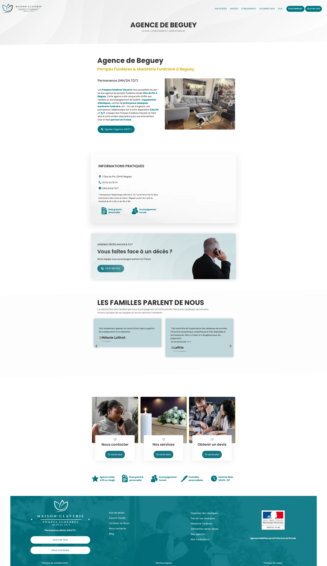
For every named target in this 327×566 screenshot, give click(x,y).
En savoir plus (115, 454)
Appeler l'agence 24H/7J (118, 129)
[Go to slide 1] (199, 127)
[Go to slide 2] (200, 127)
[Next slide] (230, 346)
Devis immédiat (60, 550)
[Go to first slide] (230, 104)
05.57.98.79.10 (112, 268)
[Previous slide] (169, 104)
